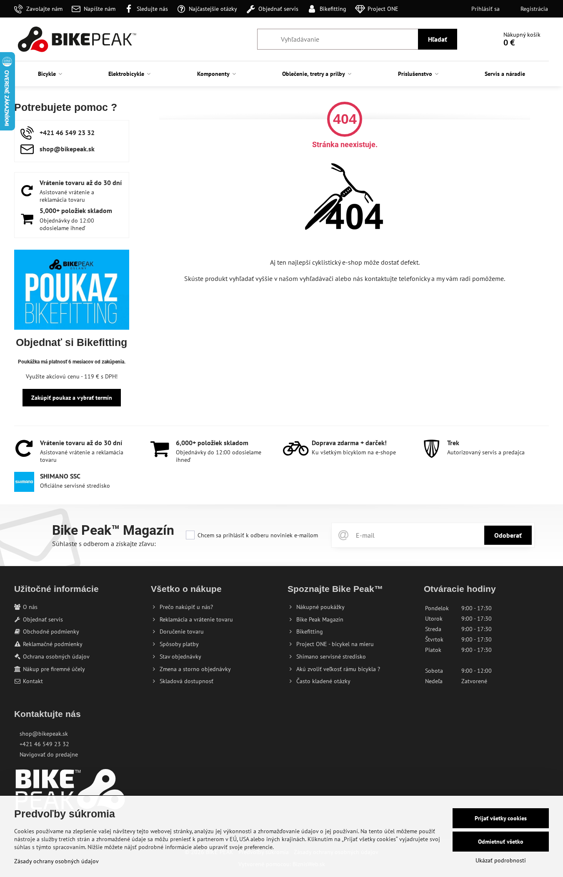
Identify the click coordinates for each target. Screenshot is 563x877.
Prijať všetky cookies (501, 818)
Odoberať (508, 535)
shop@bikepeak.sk (44, 733)
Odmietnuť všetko (500, 841)
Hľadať (437, 39)
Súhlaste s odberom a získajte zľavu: (104, 543)
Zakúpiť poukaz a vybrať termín (71, 397)
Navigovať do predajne (49, 754)
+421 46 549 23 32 (44, 744)
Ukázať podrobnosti (500, 860)
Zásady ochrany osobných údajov (56, 861)
